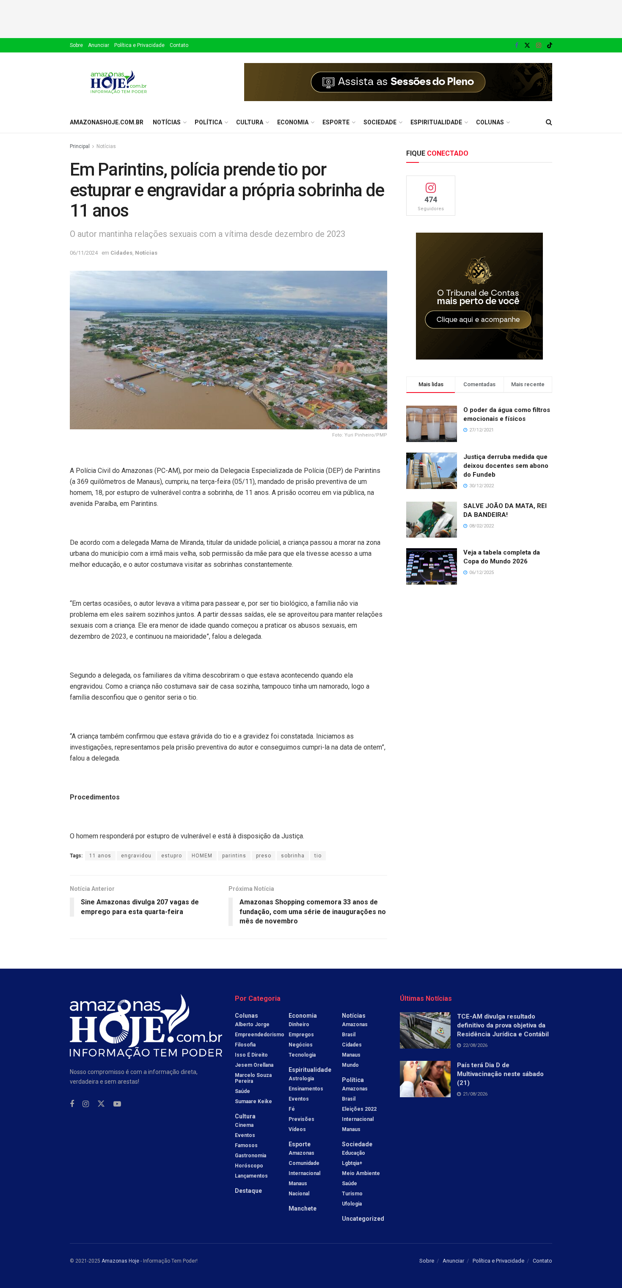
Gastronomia (250, 1156)
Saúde (242, 1091)
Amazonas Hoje (120, 1261)
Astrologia (301, 1079)
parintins (234, 856)
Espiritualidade (436, 122)
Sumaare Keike (253, 1101)
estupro (171, 856)
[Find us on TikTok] (549, 45)
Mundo (350, 1065)
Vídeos (297, 1129)
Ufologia (352, 1204)
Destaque (248, 1190)
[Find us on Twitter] (527, 45)
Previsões (301, 1119)
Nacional (299, 1194)
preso (263, 856)
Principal (80, 146)
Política (208, 122)
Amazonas (301, 1153)
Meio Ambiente (361, 1173)
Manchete (303, 1208)
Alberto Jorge (252, 1024)
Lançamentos (251, 1176)
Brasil (348, 1035)
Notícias (167, 122)
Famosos (246, 1145)
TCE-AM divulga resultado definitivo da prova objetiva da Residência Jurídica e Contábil (503, 1025)
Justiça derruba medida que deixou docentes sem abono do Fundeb (505, 465)
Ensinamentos (306, 1089)
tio (318, 856)
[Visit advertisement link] (398, 82)
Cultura (249, 122)
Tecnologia (302, 1055)
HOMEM (202, 856)
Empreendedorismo (259, 1035)
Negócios (301, 1045)
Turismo (352, 1194)
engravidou (136, 856)
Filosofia (245, 1045)
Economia (292, 122)
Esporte (336, 122)
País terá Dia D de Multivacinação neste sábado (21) (500, 1074)
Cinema (244, 1125)
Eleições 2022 (359, 1109)
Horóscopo (249, 1166)
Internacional (304, 1173)
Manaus (298, 1183)
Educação (353, 1153)
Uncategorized (363, 1218)
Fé (292, 1109)
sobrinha (293, 856)
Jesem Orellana (254, 1065)
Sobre (76, 45)
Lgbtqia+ (352, 1163)
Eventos (245, 1135)
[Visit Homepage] (119, 82)
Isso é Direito (251, 1055)
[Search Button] (549, 122)
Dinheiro (299, 1024)
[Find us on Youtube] (117, 1104)
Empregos (301, 1035)
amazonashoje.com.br (106, 122)
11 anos (100, 856)
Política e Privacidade (139, 45)
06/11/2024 (84, 253)
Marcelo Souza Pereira (253, 1078)
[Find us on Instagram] (538, 45)
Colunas (490, 122)
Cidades (121, 253)
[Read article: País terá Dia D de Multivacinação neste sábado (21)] (425, 1079)
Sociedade (379, 122)
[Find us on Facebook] (516, 45)
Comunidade (304, 1163)
